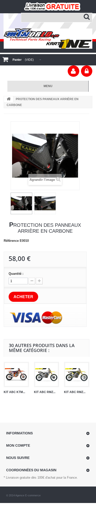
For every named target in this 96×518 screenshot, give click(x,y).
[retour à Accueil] (8, 99)
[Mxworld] (48, 38)
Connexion (86, 71)
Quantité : (16, 273)
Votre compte (73, 71)
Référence (11, 241)
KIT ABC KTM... (14, 392)
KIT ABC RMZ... (44, 392)
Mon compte (18, 445)
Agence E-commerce (28, 495)
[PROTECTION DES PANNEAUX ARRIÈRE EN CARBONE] (21, 203)
